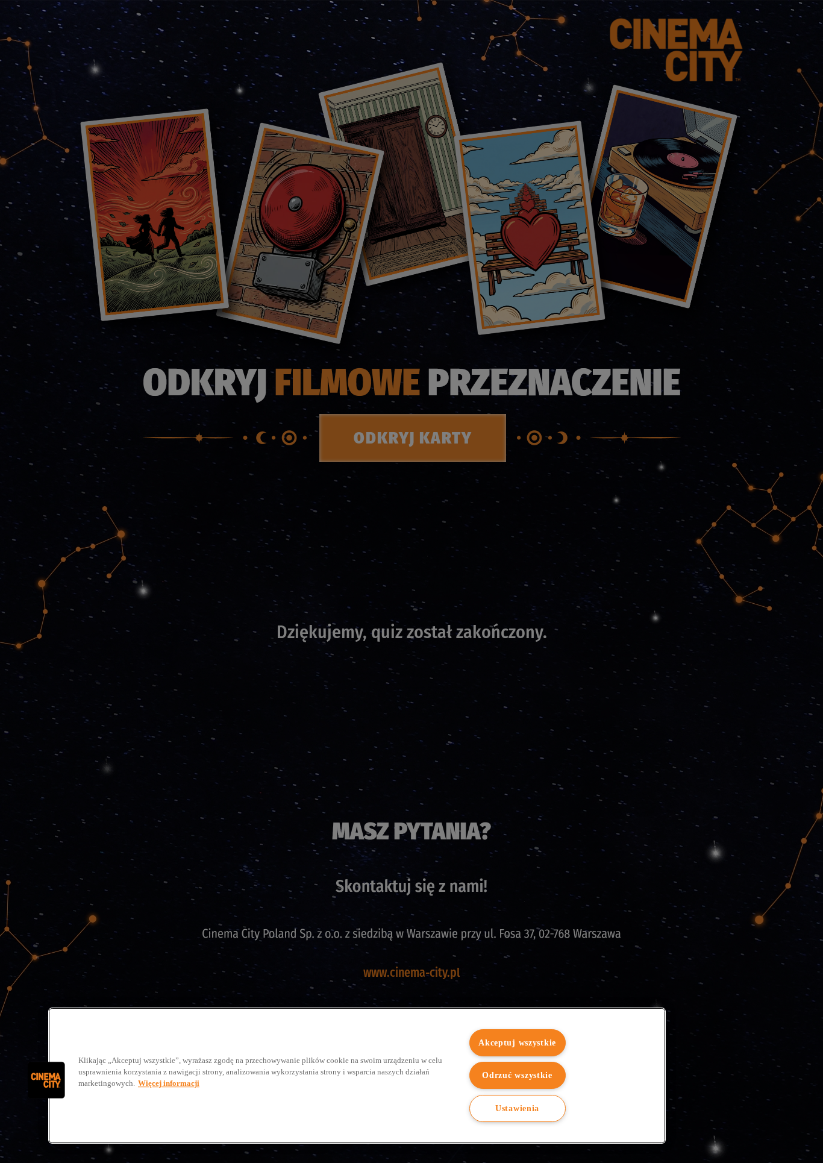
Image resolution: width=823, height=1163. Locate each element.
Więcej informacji (168, 1083)
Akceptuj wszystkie (517, 1042)
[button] (46, 1080)
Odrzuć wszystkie (517, 1075)
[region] (357, 1076)
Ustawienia (517, 1108)
